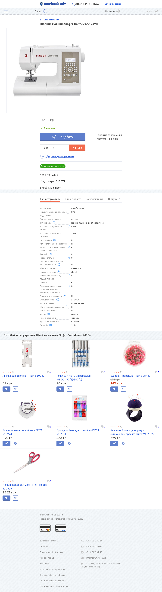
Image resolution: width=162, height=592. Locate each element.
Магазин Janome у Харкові (52, 569)
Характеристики (50, 199)
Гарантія (44, 546)
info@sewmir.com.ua (96, 558)
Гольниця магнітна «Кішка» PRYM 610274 (22, 432)
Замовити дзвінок (113, 4)
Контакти (44, 563)
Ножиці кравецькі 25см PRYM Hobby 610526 (25, 486)
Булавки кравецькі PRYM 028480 (130, 375)
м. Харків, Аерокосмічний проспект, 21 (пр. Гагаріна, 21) (101, 565)
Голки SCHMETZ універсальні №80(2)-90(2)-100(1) (73, 377)
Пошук (38, 11)
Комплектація (94, 199)
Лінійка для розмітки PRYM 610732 (24, 375)
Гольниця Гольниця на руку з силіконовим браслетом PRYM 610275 (133, 432)
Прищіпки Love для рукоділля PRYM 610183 (77, 432)
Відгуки (112, 199)
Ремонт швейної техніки (51, 552)
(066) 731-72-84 (86, 4)
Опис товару (73, 199)
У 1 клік (77, 147)
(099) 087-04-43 (94, 552)
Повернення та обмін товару (54, 586)
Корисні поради (47, 558)
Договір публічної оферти (52, 575)
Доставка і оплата (49, 540)
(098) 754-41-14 (94, 546)
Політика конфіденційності (53, 580)
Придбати (66, 137)
